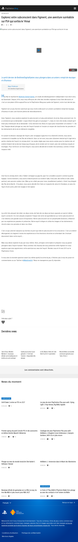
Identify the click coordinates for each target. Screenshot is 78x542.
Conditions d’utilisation (10, 533)
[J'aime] (9, 406)
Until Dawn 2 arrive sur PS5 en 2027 (13, 402)
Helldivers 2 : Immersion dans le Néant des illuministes (58, 461)
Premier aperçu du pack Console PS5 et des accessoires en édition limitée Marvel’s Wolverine (19, 432)
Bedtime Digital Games (27, 97)
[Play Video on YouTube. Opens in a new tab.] (73, 70)
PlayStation (11, 8)
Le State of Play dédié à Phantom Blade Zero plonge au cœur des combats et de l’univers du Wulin (57, 491)
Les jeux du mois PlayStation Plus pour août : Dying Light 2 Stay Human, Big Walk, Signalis (57, 403)
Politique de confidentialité (31, 533)
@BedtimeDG (28, 260)
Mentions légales (8, 536)
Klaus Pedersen (13, 86)
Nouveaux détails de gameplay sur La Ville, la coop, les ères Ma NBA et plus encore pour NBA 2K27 (19, 491)
